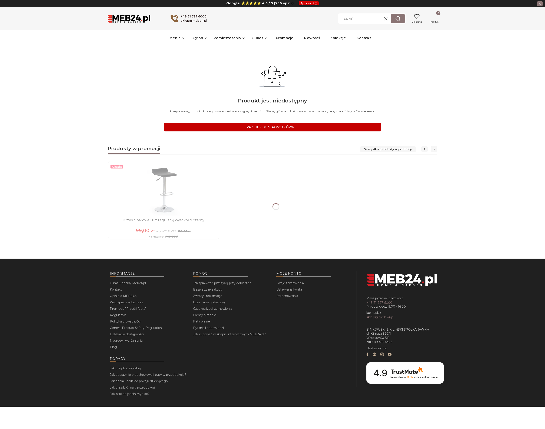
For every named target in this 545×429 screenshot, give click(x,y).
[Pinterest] (374, 355)
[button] (398, 18)
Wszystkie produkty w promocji (388, 149)
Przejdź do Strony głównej (272, 127)
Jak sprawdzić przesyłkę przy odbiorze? (222, 283)
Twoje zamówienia (290, 283)
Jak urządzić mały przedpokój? (132, 387)
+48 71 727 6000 (379, 303)
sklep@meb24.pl (380, 317)
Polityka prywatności (125, 321)
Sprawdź (307, 3)
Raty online (201, 321)
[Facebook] (367, 355)
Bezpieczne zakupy (207, 289)
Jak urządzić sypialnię (125, 368)
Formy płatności (205, 315)
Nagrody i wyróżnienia (126, 341)
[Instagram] (382, 355)
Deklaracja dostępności (127, 334)
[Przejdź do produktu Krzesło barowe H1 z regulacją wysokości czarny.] (163, 189)
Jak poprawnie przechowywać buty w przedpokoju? (148, 375)
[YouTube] (390, 355)
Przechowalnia (287, 296)
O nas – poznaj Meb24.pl (128, 283)
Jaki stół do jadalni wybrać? (129, 394)
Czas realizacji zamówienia (212, 309)
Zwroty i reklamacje (207, 296)
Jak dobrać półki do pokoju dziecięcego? (139, 381)
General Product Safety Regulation (136, 328)
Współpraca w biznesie (126, 302)
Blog (113, 347)
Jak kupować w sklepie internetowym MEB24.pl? (229, 334)
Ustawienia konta (289, 289)
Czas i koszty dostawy (209, 302)
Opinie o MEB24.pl (123, 296)
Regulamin (118, 315)
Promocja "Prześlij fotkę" (128, 309)
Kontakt (116, 289)
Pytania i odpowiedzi (208, 328)
